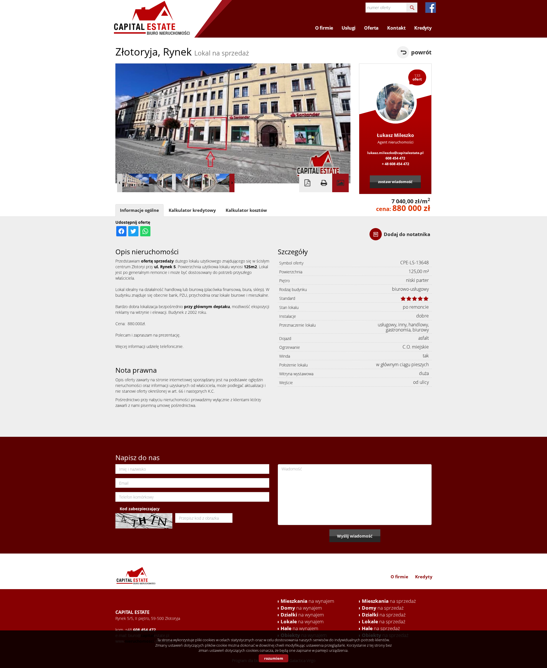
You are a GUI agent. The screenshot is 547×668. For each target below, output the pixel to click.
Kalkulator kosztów (246, 210)
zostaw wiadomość (395, 181)
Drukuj (324, 183)
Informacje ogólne (139, 210)
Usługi (349, 28)
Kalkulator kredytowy (192, 210)
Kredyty (423, 28)
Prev (119, 183)
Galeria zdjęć (340, 183)
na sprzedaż (389, 601)
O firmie (324, 28)
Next (231, 183)
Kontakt (396, 28)
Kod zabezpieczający (140, 508)
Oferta (371, 28)
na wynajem (307, 601)
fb (430, 7)
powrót (421, 52)
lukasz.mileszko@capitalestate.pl (395, 152)
